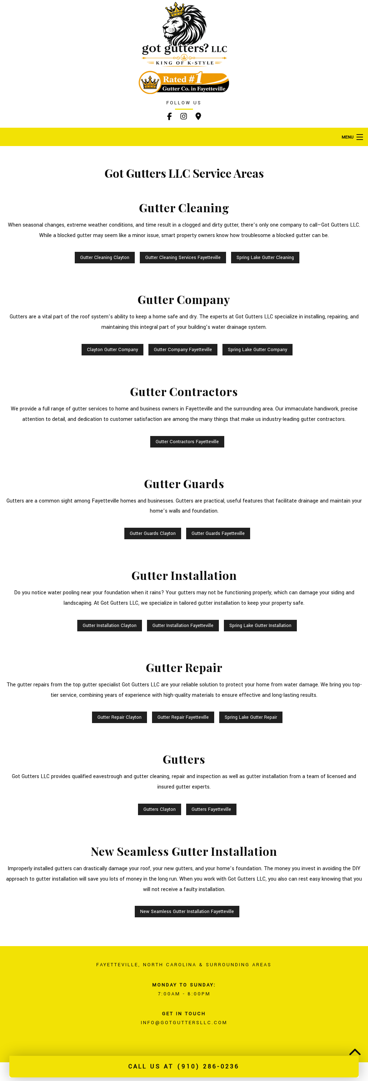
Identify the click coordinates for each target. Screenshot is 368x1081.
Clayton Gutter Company (112, 349)
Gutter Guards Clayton (153, 533)
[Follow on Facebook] (169, 117)
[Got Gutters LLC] (184, 34)
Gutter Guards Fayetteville (218, 533)
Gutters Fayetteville (211, 809)
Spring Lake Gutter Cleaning (265, 257)
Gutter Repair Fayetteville (183, 717)
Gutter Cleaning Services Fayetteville (183, 257)
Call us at (183, 1066)
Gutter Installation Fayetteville (182, 625)
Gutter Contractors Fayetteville (187, 442)
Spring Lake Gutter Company (257, 349)
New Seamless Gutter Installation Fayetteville (187, 911)
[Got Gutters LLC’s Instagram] (183, 117)
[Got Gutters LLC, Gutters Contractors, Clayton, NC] (43, 1043)
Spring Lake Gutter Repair (251, 717)
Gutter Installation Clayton (110, 625)
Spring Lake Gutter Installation (260, 625)
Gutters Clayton (159, 809)
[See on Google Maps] (198, 117)
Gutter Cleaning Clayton (104, 257)
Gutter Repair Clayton (119, 717)
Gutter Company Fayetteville (183, 349)
